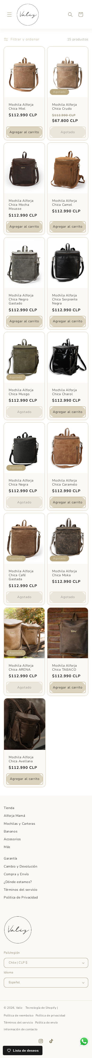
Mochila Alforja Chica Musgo (21, 392)
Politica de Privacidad (21, 897)
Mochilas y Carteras (19, 823)
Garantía (10, 858)
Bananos (10, 831)
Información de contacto (21, 1029)
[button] (9, 14)
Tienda (9, 808)
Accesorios (12, 839)
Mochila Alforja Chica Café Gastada (21, 575)
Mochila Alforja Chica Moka (64, 573)
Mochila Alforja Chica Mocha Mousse (21, 205)
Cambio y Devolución (20, 866)
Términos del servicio (21, 889)
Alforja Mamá (14, 815)
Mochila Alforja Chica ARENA (21, 668)
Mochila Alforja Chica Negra (21, 482)
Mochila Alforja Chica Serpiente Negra (65, 299)
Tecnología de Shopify (40, 1008)
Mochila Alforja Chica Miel (21, 107)
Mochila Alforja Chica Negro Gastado (21, 299)
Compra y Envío (16, 874)
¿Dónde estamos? (18, 882)
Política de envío (46, 1022)
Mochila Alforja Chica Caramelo (64, 482)
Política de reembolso (19, 1015)
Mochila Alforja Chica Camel (64, 203)
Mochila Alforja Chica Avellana (21, 759)
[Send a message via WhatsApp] (84, 1041)
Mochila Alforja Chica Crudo (64, 107)
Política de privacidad (50, 1015)
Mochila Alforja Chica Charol (64, 392)
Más (7, 847)
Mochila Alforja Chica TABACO (64, 668)
